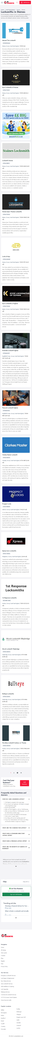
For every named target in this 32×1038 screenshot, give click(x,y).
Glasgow (19, 1014)
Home (2, 947)
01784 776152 (6, 214)
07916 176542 (6, 553)
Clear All (25, 882)
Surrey (7, 46)
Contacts (3, 955)
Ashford (4, 509)
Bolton (2, 1015)
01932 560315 (6, 457)
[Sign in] (17, 2)
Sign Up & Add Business (16, 894)
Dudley (18, 1009)
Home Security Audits (6, 1000)
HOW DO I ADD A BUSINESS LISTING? (13, 799)
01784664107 (6, 353)
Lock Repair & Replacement (7, 978)
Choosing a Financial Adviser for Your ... (16, 906)
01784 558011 (6, 163)
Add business (24, 783)
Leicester (19, 1022)
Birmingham (4, 1013)
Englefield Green (6, 356)
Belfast (2, 1010)
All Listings (3, 950)
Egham (4, 217)
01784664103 (6, 410)
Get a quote (4, 953)
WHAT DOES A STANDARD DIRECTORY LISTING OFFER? (13, 834)
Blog (2, 958)
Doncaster (3, 1029)
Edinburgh (19, 1012)
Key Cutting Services (6, 981)
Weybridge (4, 654)
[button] (28, 882)
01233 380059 (6, 506)
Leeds (18, 1020)
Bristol (2, 1021)
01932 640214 (6, 651)
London (18, 1028)
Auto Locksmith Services (6, 984)
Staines (4, 46)
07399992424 (6, 43)
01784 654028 (6, 259)
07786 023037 (6, 696)
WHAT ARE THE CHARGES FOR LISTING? (14, 828)
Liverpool (19, 1025)
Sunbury (4, 603)
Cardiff (2, 1023)
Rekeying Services (5, 992)
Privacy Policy (4, 966)
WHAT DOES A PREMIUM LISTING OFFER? (14, 841)
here (9, 802)
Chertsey (4, 460)
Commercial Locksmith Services (8, 994)
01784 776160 (6, 306)
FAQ (2, 964)
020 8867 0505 (6, 600)
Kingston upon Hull (21, 1017)
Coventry (3, 1026)
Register (3, 961)
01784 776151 (6, 90)
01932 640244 (6, 745)
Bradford (3, 1018)
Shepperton (5, 556)
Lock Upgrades (4, 989)
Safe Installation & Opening (7, 986)
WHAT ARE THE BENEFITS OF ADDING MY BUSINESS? (14, 848)
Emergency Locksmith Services (8, 975)
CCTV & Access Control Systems (9, 997)
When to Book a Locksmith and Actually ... (16, 912)
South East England (14, 46)
